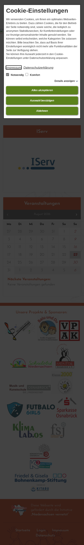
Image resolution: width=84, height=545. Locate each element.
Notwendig (17, 75)
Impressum (13, 67)
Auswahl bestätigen (42, 100)
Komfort (34, 75)
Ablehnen (42, 110)
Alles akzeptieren (42, 90)
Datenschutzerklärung (38, 67)
